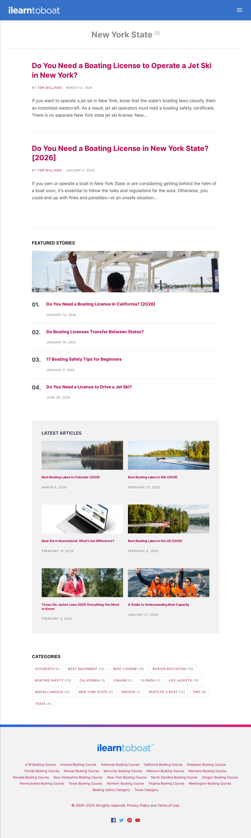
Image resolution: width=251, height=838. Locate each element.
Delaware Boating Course (206, 764)
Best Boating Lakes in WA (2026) (152, 477)
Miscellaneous (52, 692)
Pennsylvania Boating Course (42, 783)
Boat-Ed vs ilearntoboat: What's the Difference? (78, 541)
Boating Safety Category (111, 790)
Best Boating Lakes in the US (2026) (155, 541)
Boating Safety (53, 680)
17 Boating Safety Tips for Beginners (84, 359)
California (92, 680)
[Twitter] (121, 821)
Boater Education (173, 669)
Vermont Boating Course (125, 783)
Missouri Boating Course (165, 771)
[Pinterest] (129, 821)
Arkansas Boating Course (120, 764)
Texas (43, 703)
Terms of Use (168, 805)
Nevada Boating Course (31, 777)
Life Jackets (184, 680)
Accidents (47, 669)
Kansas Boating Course (81, 771)
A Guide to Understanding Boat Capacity (158, 604)
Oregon (130, 692)
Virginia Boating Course (166, 783)
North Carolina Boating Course (174, 777)
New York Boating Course (127, 777)
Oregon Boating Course (220, 777)
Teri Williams (50, 87)
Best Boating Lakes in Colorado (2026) (71, 477)
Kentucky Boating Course (123, 771)
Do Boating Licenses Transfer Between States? (95, 331)
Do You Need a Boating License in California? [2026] (100, 304)
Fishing (123, 680)
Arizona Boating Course (78, 764)
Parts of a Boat (167, 692)
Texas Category (146, 790)
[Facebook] (113, 821)
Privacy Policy (138, 805)
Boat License (128, 669)
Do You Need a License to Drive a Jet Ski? (89, 386)
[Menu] (235, 10)
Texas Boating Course (85, 783)
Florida (150, 680)
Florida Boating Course (42, 771)
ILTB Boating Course (40, 764)
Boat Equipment (86, 669)
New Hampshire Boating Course (77, 777)
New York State (96, 692)
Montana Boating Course (207, 771)
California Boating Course (163, 764)
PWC (199, 692)
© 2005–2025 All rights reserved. (98, 805)
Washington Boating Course (210, 783)
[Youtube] (137, 821)
